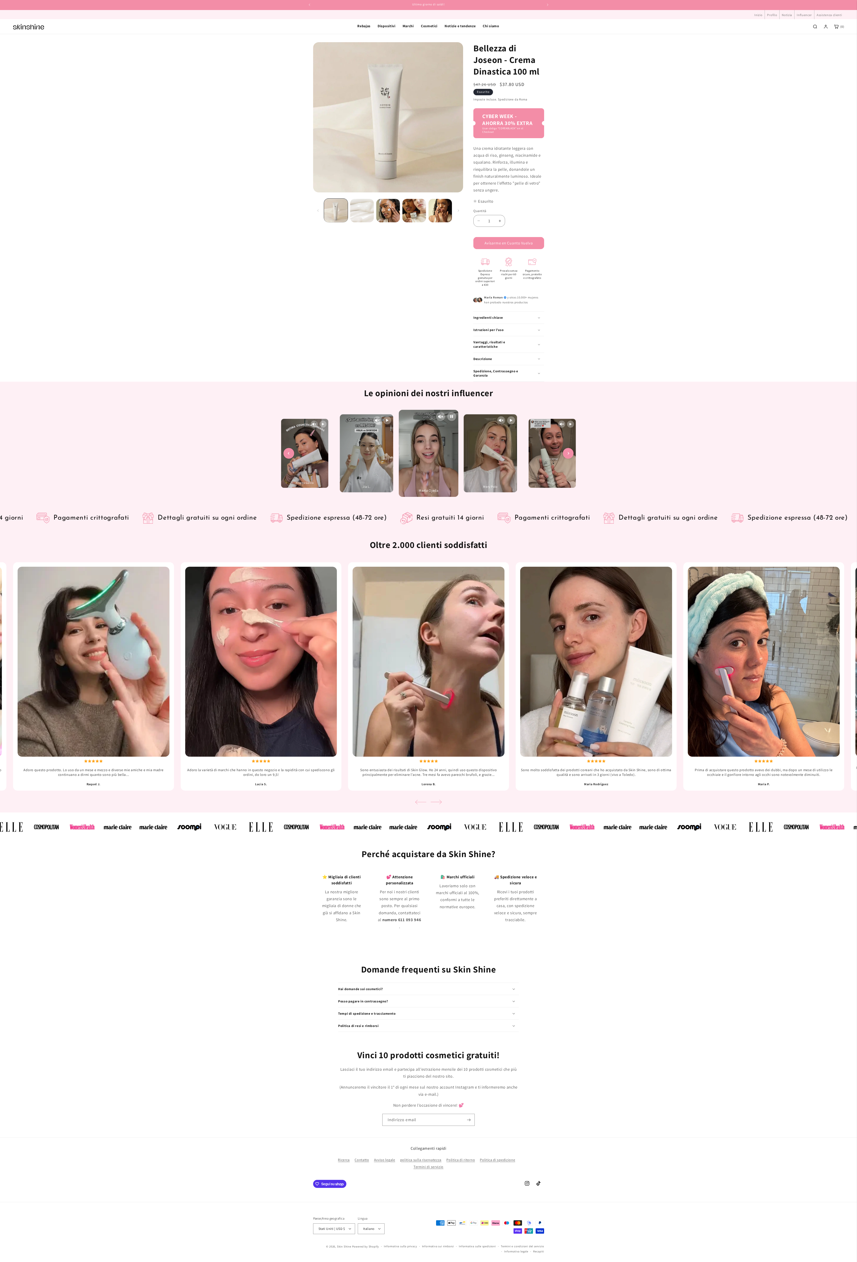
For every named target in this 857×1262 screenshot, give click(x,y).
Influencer (804, 15)
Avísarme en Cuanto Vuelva (509, 243)
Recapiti (538, 1251)
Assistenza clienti (829, 15)
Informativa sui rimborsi (438, 1246)
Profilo (772, 15)
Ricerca (344, 1160)
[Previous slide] (288, 453)
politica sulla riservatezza (421, 1160)
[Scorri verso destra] (458, 211)
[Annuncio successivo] (547, 5)
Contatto (362, 1160)
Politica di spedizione (497, 1160)
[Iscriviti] (468, 1120)
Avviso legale (384, 1160)
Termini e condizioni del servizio (522, 1246)
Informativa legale (516, 1251)
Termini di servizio (428, 1166)
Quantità (479, 211)
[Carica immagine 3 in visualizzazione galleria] (388, 210)
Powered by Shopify (365, 1246)
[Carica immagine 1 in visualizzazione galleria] (335, 210)
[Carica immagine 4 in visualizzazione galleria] (414, 210)
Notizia (787, 15)
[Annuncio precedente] (309, 5)
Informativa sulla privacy (400, 1246)
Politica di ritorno (460, 1160)
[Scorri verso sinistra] (318, 211)
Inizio (758, 15)
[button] (508, 318)
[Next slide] (568, 453)
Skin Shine (344, 1246)
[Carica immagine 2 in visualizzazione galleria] (362, 210)
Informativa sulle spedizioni (477, 1246)
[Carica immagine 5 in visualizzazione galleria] (440, 210)
